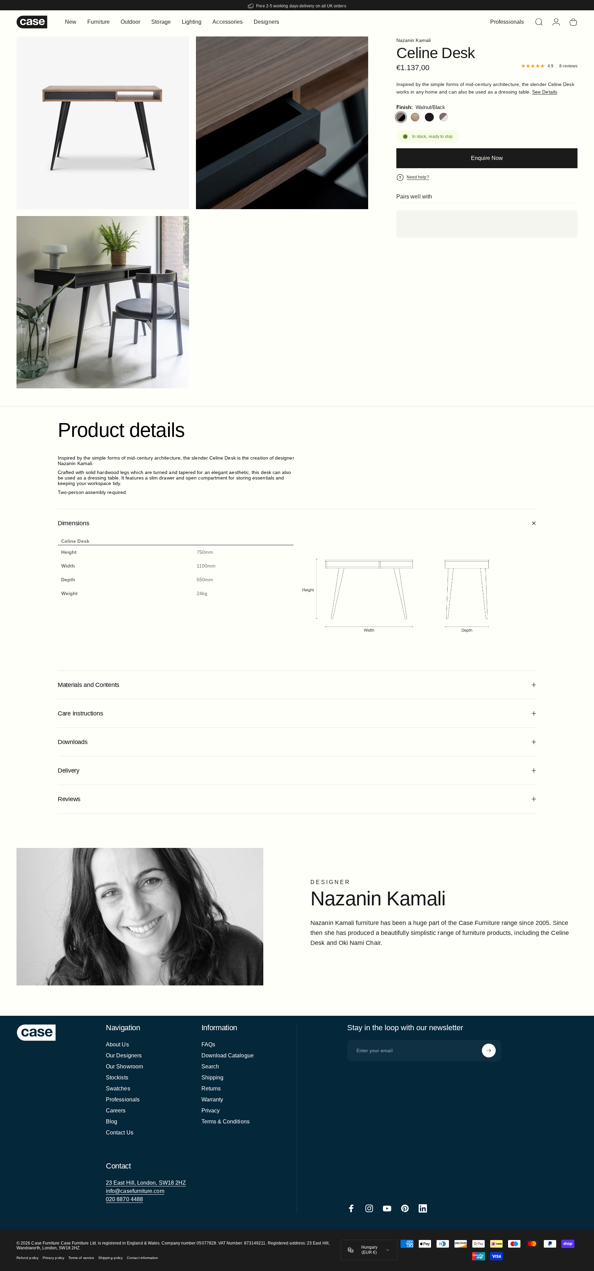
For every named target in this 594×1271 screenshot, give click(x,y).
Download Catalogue (227, 1055)
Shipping (212, 1077)
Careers (116, 1110)
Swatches (118, 1088)
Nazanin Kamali (413, 40)
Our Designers (124, 1055)
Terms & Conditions (225, 1121)
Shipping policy (110, 1258)
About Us (117, 1044)
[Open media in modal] (282, 122)
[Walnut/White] (443, 117)
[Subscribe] (489, 1050)
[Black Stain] (429, 117)
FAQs (208, 1044)
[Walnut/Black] (400, 117)
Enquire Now (487, 158)
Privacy (210, 1110)
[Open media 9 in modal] (102, 122)
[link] (146, 1183)
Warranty (212, 1099)
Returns (211, 1088)
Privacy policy (53, 1258)
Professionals (123, 1099)
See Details (544, 92)
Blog (111, 1121)
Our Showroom (124, 1066)
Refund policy (27, 1258)
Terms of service (81, 1258)
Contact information (142, 1258)
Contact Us (119, 1132)
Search (210, 1066)
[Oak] (415, 117)
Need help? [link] (418, 177)
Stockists (117, 1077)
